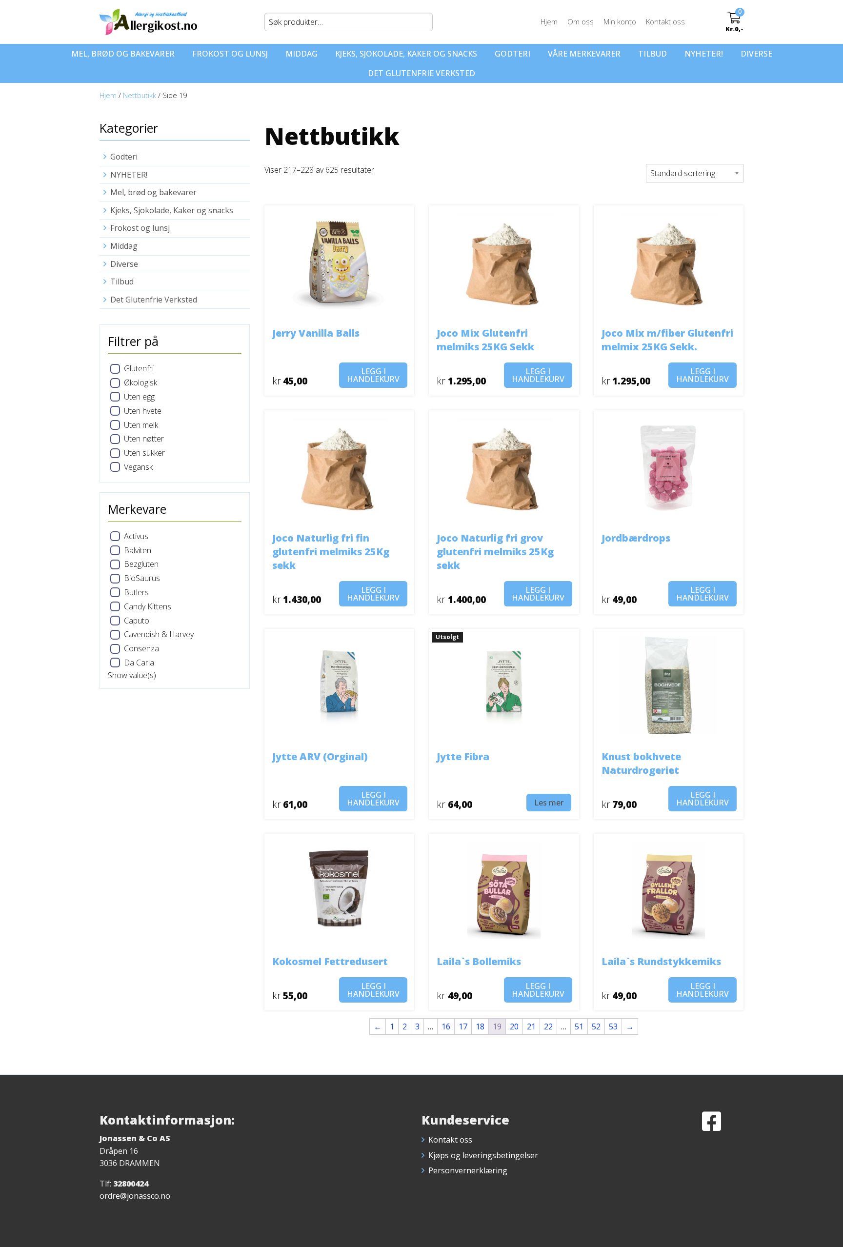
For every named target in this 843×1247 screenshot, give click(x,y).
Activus (136, 536)
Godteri (512, 53)
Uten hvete (142, 410)
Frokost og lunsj (230, 53)
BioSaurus (142, 578)
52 (596, 1026)
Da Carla (139, 662)
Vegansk (138, 467)
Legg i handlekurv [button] (373, 375)
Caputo (136, 620)
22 (548, 1026)
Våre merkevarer (584, 53)
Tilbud (652, 53)
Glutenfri (139, 368)
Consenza (141, 648)
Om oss (580, 21)
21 (531, 1026)
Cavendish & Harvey (159, 634)
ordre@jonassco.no (135, 1195)
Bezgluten (141, 564)
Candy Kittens (147, 606)
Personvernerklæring (467, 1170)
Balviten (137, 550)
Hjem (549, 21)
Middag (301, 53)
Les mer (548, 802)
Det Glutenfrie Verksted (421, 73)
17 (463, 1026)
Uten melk (141, 425)
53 (613, 1026)
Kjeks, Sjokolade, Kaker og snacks (406, 53)
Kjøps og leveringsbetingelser (483, 1155)
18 (480, 1026)
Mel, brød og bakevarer (123, 53)
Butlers (136, 592)
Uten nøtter (144, 438)
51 (579, 1026)
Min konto (619, 21)
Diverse (756, 53)
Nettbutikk (139, 95)
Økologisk (140, 382)
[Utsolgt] (504, 684)
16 (446, 1026)
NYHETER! (703, 53)
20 (514, 1026)
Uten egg (139, 396)
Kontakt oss (665, 21)
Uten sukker (144, 452)
